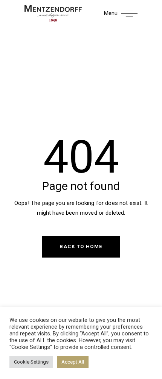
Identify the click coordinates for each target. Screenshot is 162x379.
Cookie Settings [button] (31, 362)
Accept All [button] (72, 362)
